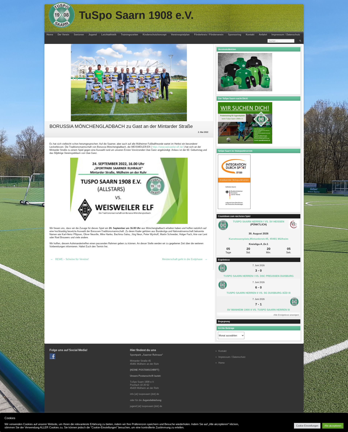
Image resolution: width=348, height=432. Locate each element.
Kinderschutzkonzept (154, 34)
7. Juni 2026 (258, 265)
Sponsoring (234, 34)
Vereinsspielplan (180, 34)
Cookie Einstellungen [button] (307, 425)
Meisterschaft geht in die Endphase (184, 259)
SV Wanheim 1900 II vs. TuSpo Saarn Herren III (258, 309)
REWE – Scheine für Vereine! (69, 259)
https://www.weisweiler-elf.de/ (167, 147)
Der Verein (63, 34)
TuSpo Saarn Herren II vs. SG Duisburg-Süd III (259, 292)
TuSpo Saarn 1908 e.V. (136, 15)
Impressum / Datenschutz (286, 34)
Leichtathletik (108, 34)
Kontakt (250, 34)
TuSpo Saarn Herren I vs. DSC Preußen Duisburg (258, 276)
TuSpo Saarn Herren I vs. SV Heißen (258, 221)
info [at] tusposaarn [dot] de (144, 394)
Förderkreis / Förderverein (208, 34)
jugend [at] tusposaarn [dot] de (146, 406)
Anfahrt (263, 34)
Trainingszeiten (129, 34)
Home (50, 34)
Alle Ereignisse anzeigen (286, 315)
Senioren (79, 34)
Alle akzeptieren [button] (332, 425)
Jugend (92, 34)
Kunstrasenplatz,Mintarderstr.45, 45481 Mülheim (258, 238)
